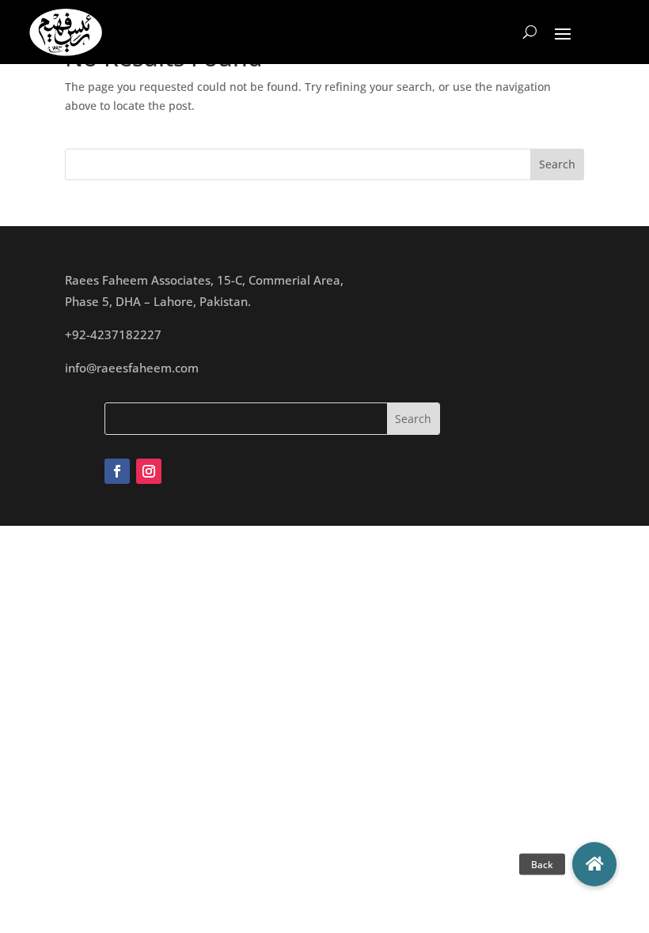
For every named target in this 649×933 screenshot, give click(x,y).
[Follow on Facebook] (117, 471)
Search (557, 164)
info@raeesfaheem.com (132, 368)
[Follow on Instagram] (148, 471)
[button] (594, 864)
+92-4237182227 (113, 334)
